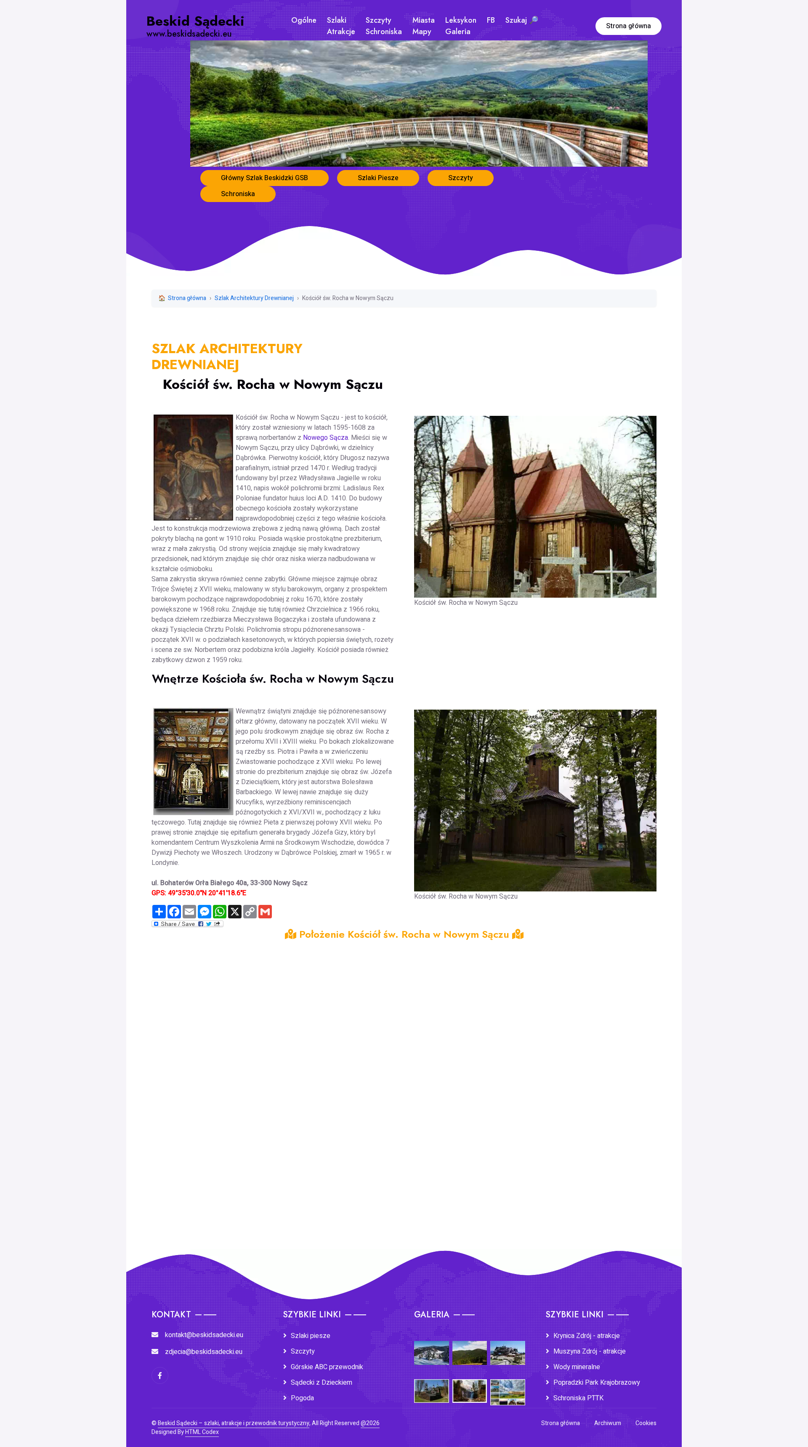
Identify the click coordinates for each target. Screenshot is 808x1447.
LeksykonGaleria (460, 26)
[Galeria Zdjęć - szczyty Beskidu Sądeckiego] (469, 1347)
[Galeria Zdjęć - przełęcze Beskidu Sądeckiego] (431, 1347)
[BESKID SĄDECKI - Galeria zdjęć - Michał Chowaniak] (469, 1385)
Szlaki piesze (310, 1336)
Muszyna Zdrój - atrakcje (589, 1351)
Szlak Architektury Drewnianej (254, 298)
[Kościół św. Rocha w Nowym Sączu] (535, 501)
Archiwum (607, 1423)
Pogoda (302, 1398)
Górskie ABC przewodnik (327, 1367)
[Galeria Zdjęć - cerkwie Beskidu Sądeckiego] (431, 1385)
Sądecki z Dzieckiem (321, 1383)
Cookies (645, 1423)
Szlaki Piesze (378, 178)
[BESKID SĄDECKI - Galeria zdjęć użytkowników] (507, 1387)
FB (491, 20)
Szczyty (460, 178)
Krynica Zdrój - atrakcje (586, 1336)
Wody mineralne (576, 1367)
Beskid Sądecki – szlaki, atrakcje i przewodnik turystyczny (233, 1423)
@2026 (370, 1423)
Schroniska (238, 194)
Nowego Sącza (325, 438)
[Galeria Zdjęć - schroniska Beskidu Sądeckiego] (507, 1347)
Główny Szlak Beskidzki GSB (264, 178)
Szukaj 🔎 (521, 20)
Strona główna (628, 26)
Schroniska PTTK (578, 1398)
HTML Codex (202, 1432)
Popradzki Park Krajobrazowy (596, 1383)
